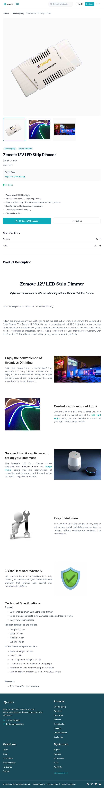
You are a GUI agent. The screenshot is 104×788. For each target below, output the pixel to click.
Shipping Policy (39, 784)
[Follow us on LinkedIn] (96, 784)
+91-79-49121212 (13, 720)
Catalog (6, 13)
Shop (5, 754)
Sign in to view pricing (15, 176)
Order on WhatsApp (28, 221)
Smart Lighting (18, 13)
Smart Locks (59, 724)
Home (5, 750)
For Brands (7, 767)
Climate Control (60, 733)
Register (89, 4)
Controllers (58, 715)
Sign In (80, 4)
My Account (59, 758)
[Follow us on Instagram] (92, 784)
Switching (58, 711)
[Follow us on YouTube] (100, 784)
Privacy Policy (53, 784)
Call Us (78, 221)
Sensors (57, 720)
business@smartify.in (15, 724)
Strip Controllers (25, 149)
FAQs (56, 762)
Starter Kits (58, 737)
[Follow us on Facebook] (88, 784)
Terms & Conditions (68, 784)
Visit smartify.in (60, 773)
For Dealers (8, 758)
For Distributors (9, 762)
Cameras (57, 728)
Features (6, 771)
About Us (58, 767)
